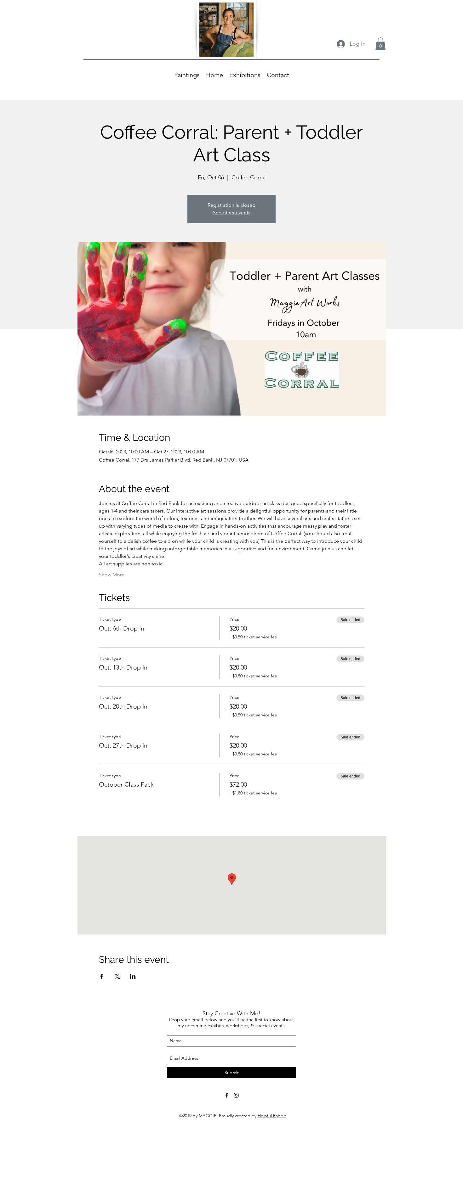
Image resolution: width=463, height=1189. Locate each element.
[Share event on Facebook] (102, 976)
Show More (111, 575)
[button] (380, 43)
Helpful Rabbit (272, 1116)
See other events (231, 213)
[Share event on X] (117, 976)
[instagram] (236, 1095)
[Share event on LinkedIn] (133, 976)
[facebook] (227, 1095)
